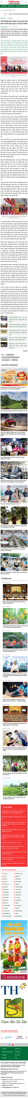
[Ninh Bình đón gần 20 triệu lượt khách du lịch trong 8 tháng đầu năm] (15, 640)
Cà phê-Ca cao (19, 873)
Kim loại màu (6, 910)
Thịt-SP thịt (18, 892)
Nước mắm (5, 897)
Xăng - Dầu (5, 900)
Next (26, 1036)
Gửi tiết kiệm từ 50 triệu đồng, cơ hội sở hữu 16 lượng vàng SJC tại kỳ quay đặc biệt (13, 388)
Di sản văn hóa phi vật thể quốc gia (10, 357)
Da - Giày (18, 897)
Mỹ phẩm (5, 903)
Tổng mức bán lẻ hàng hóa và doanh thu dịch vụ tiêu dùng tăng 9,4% (18, 346)
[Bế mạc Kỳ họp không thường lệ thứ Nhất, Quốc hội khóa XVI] (15, 592)
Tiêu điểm (3, 6)
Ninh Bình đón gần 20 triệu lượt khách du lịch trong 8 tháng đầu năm (15, 650)
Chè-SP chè (6, 884)
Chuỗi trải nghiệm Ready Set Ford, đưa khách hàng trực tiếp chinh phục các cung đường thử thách (13, 434)
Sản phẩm (4, 1054)
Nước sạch (5, 889)
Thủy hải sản (19, 895)
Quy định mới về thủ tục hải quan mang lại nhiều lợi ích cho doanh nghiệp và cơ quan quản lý (14, 481)
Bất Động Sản (19, 916)
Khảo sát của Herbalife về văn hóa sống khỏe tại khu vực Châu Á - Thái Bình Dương (14, 700)
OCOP (17, 913)
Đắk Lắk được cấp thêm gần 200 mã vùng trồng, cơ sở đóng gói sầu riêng (14, 526)
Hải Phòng (14, 360)
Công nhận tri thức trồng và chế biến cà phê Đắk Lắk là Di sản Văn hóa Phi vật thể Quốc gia (14, 51)
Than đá (17, 908)
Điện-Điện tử (18, 900)
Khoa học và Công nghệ (7, 1051)
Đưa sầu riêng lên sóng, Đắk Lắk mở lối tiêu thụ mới (13, 864)
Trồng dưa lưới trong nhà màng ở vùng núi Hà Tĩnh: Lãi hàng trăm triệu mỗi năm (15, 626)
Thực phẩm (6, 892)
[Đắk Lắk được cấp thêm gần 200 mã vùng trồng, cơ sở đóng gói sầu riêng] (14, 515)
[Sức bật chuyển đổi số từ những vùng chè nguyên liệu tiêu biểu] (15, 788)
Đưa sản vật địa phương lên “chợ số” (10, 504)
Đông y (17, 903)
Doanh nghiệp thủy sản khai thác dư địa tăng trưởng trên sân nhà (13, 549)
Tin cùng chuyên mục (9, 365)
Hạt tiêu (5, 879)
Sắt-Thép (5, 908)
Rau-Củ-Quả (18, 881)
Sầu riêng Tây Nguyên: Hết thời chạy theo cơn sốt (14, 410)
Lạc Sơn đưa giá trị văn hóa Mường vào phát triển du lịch (15, 773)
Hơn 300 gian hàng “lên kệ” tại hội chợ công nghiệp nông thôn (12, 458)
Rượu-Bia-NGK (19, 887)
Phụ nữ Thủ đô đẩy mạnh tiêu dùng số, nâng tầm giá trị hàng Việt (14, 573)
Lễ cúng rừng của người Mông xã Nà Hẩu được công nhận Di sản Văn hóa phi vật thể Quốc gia (14, 43)
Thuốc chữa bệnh (7, 916)
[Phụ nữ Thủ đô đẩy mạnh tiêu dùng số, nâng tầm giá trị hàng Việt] (14, 562)
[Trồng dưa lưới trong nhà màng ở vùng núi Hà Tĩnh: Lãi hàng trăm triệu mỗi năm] (15, 616)
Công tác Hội (11, 6)
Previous (2, 1036)
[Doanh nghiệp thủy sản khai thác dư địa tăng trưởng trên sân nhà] (14, 539)
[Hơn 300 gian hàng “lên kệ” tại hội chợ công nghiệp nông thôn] (14, 447)
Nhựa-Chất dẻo (6, 913)
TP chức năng (6, 905)
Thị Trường (17, 1054)
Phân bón (5, 887)
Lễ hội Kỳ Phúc (9, 354)
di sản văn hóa (5, 360)
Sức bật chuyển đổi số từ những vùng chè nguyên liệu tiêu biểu (14, 798)
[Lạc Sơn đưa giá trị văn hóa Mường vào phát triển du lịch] (15, 764)
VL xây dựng (18, 905)
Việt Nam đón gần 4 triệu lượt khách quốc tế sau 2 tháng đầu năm (18, 332)
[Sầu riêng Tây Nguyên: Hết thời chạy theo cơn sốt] (14, 400)
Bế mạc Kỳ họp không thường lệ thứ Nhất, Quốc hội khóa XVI (14, 602)
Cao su (4, 876)
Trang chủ (3, 18)
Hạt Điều (18, 876)
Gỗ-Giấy (17, 884)
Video (16, 1058)
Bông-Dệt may (19, 910)
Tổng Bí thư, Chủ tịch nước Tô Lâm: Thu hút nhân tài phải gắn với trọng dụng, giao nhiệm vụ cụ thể (15, 675)
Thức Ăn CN (6, 895)
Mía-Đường (18, 879)
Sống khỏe (4, 1058)
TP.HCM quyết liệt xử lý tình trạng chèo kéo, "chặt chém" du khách (18, 319)
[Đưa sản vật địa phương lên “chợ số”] (14, 493)
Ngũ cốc (5, 881)
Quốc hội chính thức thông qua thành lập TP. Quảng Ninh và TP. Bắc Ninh (15, 724)
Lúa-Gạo (5, 873)
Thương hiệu (10, 18)
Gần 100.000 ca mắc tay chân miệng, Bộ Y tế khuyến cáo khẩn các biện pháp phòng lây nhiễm (15, 749)
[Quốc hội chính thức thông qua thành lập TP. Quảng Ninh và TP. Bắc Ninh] (15, 714)
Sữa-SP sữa (18, 889)
